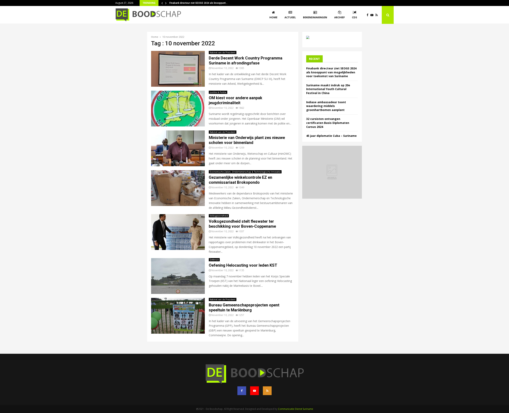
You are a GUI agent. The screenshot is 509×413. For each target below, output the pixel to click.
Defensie (214, 259)
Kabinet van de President (222, 52)
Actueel (290, 17)
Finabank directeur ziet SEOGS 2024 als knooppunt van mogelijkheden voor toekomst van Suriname (331, 72)
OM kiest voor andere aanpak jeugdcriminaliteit (235, 100)
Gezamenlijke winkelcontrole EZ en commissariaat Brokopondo (240, 180)
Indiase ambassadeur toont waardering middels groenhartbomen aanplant (326, 106)
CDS (354, 17)
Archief (339, 17)
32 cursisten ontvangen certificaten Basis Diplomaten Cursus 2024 (327, 122)
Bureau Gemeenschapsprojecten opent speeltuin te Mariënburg (244, 307)
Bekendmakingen (315, 17)
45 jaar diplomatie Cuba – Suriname (331, 136)
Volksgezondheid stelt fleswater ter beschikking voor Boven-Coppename (242, 224)
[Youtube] (372, 15)
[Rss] (377, 15)
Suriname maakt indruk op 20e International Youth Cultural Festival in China (328, 89)
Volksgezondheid (219, 215)
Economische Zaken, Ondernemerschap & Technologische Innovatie (245, 171)
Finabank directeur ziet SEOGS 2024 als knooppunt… (198, 3)
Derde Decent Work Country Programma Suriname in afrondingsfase (245, 60)
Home (273, 17)
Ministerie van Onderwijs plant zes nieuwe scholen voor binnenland (247, 140)
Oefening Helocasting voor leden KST (243, 265)
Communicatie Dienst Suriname (295, 409)
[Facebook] (368, 15)
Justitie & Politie (218, 92)
